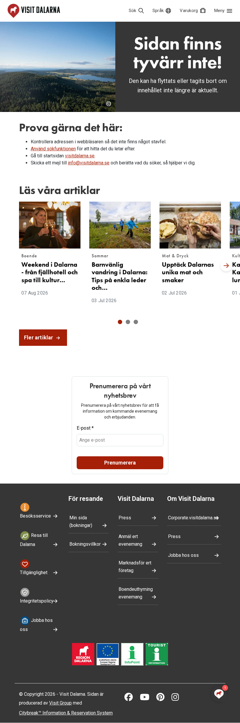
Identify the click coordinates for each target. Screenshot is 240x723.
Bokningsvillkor (85, 544)
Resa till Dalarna (34, 540)
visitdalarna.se (80, 156)
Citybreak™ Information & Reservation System (66, 713)
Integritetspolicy (37, 601)
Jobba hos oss (36, 624)
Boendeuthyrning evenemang (136, 593)
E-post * (85, 428)
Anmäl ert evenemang (130, 540)
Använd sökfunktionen (53, 149)
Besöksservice (35, 516)
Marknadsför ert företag (135, 566)
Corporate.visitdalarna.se (193, 517)
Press (125, 517)
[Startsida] (34, 11)
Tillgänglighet (33, 572)
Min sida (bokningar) (80, 521)
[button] (120, 322)
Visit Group (60, 703)
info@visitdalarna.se (88, 163)
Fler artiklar (39, 337)
